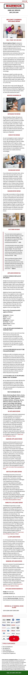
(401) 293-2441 (14, 12)
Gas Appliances (6, 648)
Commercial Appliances (8, 651)
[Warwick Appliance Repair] (14, 6)
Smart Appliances (7, 650)
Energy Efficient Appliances (9, 653)
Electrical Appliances (8, 646)
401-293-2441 (18, 40)
